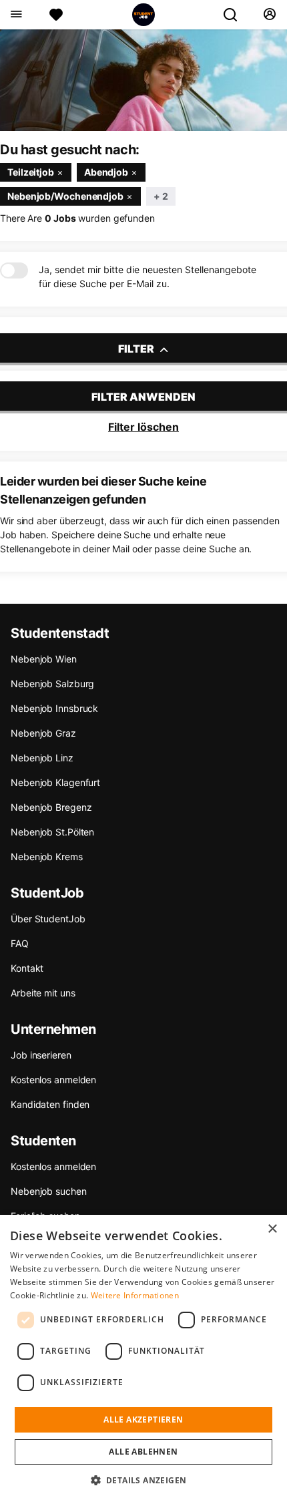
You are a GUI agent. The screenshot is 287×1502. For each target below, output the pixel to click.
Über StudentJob (48, 918)
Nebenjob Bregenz (51, 807)
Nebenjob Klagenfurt (55, 782)
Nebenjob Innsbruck (54, 708)
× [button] (272, 1229)
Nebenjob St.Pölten (52, 831)
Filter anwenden (143, 396)
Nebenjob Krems (47, 856)
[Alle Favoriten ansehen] (56, 14)
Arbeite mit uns (43, 992)
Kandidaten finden (50, 1104)
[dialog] (143, 1358)
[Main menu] (16, 14)
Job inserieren (41, 1055)
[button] (144, 1480)
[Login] (269, 14)
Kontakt (27, 968)
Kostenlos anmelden (53, 1079)
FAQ (20, 943)
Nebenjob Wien (44, 659)
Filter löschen (143, 426)
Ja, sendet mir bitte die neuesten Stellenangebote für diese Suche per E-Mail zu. (147, 276)
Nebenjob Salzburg (52, 683)
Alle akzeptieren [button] (143, 1419)
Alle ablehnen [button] (143, 1451)
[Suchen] (235, 14)
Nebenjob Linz (42, 757)
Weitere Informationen (135, 1295)
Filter (137, 348)
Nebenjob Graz (43, 733)
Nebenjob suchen (49, 1191)
